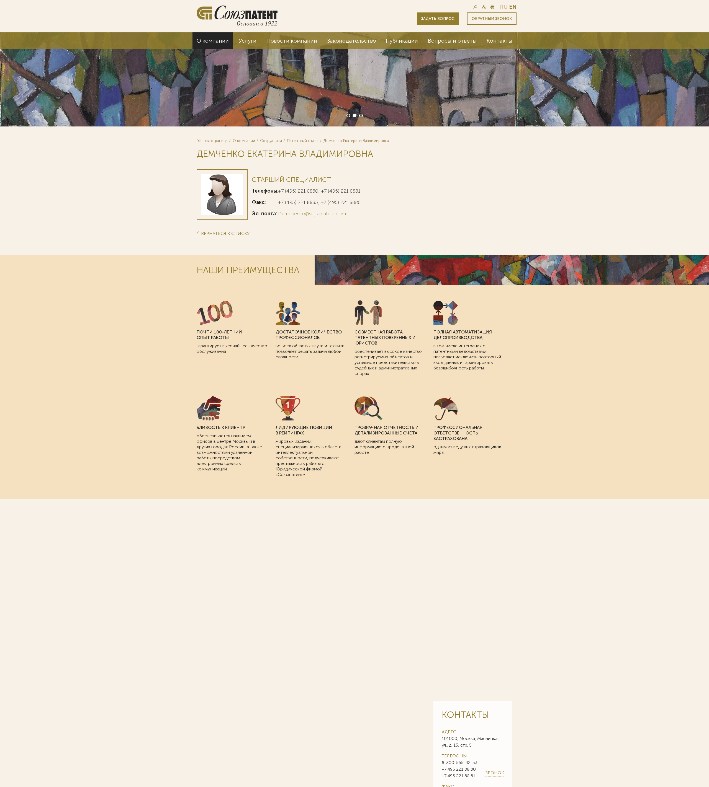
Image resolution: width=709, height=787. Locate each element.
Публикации (402, 40)
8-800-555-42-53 (459, 762)
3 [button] (360, 115)
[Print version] (492, 7)
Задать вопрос (437, 18)
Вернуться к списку (225, 233)
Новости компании (291, 40)
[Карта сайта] (483, 7)
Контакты (499, 40)
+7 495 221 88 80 (459, 769)
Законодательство (351, 40)
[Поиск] (475, 7)
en (513, 7)
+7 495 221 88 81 (458, 775)
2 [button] (354, 115)
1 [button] (347, 115)
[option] (354, 79)
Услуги (247, 40)
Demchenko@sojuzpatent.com (312, 214)
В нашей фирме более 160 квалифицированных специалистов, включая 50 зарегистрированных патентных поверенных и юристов (459, 86)
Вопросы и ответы (452, 40)
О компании (213, 40)
